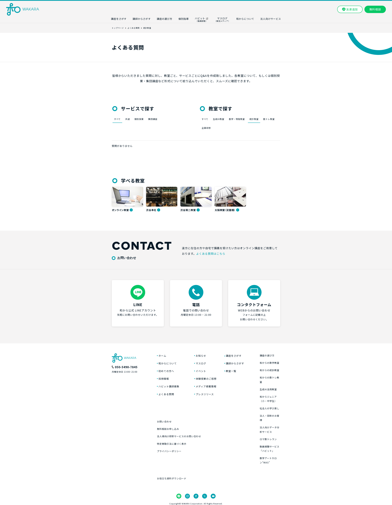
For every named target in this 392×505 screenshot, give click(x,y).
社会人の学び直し (269, 408)
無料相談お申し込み (168, 428)
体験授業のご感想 (206, 378)
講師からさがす (235, 363)
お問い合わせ (164, 421)
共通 (127, 119)
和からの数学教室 (269, 362)
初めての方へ (166, 371)
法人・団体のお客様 (269, 418)
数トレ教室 (269, 119)
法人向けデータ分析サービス (269, 429)
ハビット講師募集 (168, 386)
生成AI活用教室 (268, 389)
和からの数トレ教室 (269, 379)
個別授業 (139, 119)
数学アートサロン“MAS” (268, 460)
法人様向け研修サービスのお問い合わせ (179, 436)
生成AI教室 (218, 119)
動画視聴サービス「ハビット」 (269, 448)
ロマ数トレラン (268, 439)
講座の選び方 (267, 355)
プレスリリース (205, 394)
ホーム (162, 355)
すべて (117, 119)
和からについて (167, 363)
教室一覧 (231, 371)
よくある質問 (166, 394)
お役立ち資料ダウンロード (171, 478)
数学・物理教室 (237, 119)
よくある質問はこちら (210, 253)
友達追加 (352, 9)
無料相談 (375, 9)
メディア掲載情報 (206, 386)
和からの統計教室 (269, 370)
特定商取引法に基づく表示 (171, 443)
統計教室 (254, 119)
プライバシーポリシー (169, 451)
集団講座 (152, 119)
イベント (201, 371)
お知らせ (201, 355)
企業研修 (206, 127)
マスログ (201, 363)
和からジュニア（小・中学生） (268, 399)
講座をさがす (233, 355)
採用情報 (163, 378)
